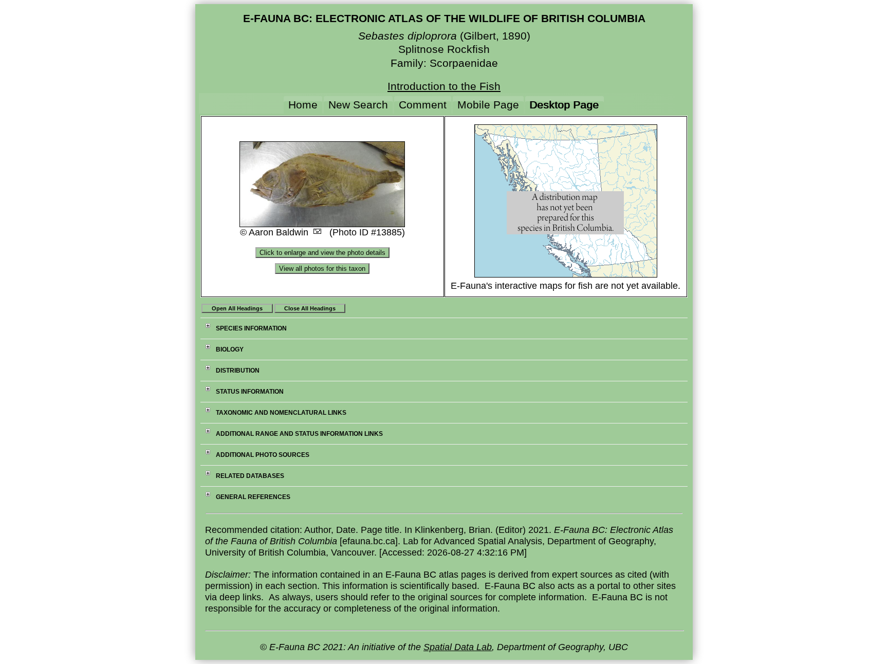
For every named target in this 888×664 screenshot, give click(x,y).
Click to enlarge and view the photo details (322, 252)
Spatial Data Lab (457, 647)
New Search (358, 104)
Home (303, 104)
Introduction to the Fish (444, 86)
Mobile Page (488, 104)
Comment (423, 104)
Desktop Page (564, 104)
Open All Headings (237, 308)
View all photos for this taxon (322, 268)
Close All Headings (310, 308)
